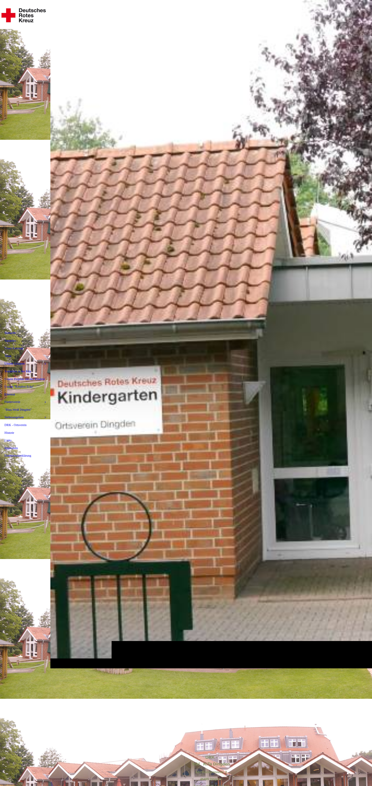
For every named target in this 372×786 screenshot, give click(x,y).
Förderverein (12, 402)
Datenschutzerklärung (17, 455)
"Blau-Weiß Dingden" (18, 409)
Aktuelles (10, 340)
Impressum (11, 448)
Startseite (10, 333)
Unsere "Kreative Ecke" (19, 386)
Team (7, 356)
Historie (9, 432)
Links (7, 440)
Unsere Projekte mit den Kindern (24, 379)
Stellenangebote (14, 417)
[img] (211, 334)
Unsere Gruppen (14, 363)
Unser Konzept (13, 348)
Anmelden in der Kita (17, 371)
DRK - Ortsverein (15, 425)
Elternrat (9, 394)
